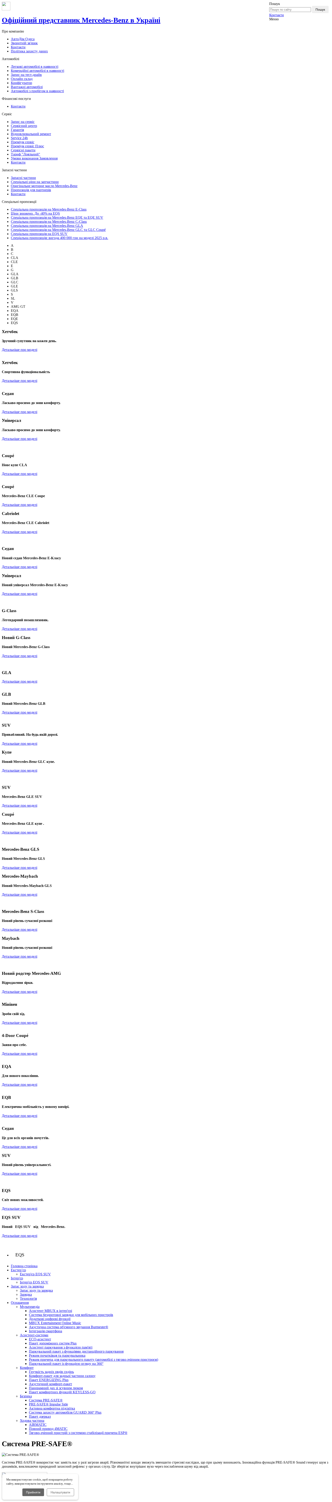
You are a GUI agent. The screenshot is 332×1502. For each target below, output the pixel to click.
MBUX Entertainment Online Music (55, 1323)
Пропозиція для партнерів (31, 190)
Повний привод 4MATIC (48, 1429)
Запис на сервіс (23, 122)
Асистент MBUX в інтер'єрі (50, 1311)
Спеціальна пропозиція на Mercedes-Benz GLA (47, 226)
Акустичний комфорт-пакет (50, 1384)
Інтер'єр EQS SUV (34, 1282)
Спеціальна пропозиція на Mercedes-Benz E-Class (49, 209)
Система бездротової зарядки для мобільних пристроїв (71, 1315)
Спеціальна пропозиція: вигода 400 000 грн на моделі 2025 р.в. (59, 238)
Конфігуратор (21, 83)
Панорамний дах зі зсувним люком (56, 1388)
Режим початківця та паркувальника (57, 1355)
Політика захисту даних (29, 51)
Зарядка (26, 1294)
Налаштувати (60, 1492)
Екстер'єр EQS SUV (35, 1274)
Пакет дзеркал (40, 1416)
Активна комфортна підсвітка (52, 1408)
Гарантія (17, 130)
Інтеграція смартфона (45, 1331)
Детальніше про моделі (19, 350)
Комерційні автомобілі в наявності (37, 71)
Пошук (320, 9)
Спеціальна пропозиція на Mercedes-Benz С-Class (49, 221)
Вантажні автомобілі (27, 87)
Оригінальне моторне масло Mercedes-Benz (44, 186)
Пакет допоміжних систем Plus (53, 1343)
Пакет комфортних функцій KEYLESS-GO (62, 1392)
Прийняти (33, 1492)
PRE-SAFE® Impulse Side (48, 1404)
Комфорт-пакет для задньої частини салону (62, 1376)
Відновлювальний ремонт (31, 134)
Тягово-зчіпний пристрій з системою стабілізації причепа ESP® (78, 1433)
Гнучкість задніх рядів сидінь (51, 1372)
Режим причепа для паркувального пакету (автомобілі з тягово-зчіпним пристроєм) (93, 1359)
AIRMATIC (38, 1425)
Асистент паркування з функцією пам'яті (60, 1347)
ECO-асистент (40, 1339)
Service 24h (19, 138)
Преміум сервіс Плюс (27, 146)
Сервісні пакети (23, 150)
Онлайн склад (22, 79)
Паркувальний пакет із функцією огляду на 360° (66, 1364)
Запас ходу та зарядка (36, 1290)
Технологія (28, 1298)
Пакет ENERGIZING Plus (48, 1380)
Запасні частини (23, 178)
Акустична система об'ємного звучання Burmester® (68, 1327)
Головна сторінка (24, 1266)
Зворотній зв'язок (24, 43)
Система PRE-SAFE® (46, 1400)
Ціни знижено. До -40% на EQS (35, 213)
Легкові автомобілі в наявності (34, 66)
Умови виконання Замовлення (34, 158)
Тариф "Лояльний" (25, 154)
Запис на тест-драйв (26, 75)
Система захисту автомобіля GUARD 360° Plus (65, 1412)
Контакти (276, 15)
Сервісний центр (24, 126)
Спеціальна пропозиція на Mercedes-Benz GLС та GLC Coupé (58, 230)
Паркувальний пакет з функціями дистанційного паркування (76, 1351)
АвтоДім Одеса (23, 39)
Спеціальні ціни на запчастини (35, 182)
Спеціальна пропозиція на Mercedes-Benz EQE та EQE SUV (57, 217)
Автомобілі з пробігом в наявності (37, 91)
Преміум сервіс (22, 142)
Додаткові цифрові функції (49, 1319)
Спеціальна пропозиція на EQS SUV (39, 234)
